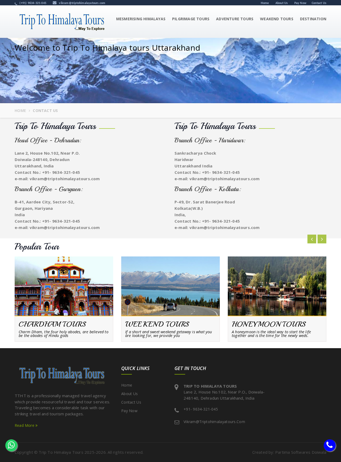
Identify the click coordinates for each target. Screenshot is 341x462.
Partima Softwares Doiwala (300, 452)
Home (265, 3)
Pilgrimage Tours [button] (190, 18)
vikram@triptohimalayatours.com (81, 3)
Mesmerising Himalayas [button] (140, 18)
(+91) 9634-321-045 (32, 3)
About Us (281, 3)
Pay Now (300, 3)
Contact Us (319, 3)
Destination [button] (313, 18)
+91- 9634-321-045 (61, 172)
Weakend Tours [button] (276, 18)
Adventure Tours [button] (234, 18)
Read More (25, 425)
